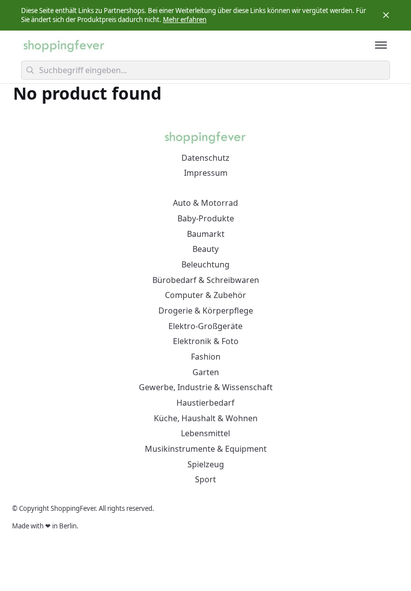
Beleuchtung (205, 264)
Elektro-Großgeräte (205, 326)
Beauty (205, 248)
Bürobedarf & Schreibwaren (205, 279)
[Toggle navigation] (381, 45)
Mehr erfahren (185, 19)
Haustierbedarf (205, 402)
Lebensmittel (205, 433)
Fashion (206, 356)
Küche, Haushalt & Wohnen (206, 418)
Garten (205, 372)
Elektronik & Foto (206, 341)
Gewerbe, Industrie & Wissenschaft (206, 387)
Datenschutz (205, 157)
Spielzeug (205, 464)
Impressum (206, 172)
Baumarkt (206, 233)
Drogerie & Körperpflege (205, 310)
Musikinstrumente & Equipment (206, 448)
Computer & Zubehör (205, 295)
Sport (205, 479)
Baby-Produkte (205, 218)
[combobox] (205, 70)
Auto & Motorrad (205, 202)
